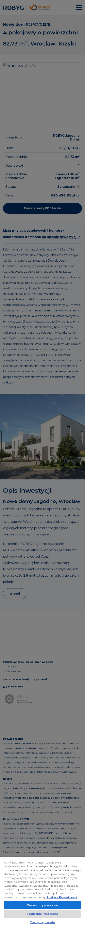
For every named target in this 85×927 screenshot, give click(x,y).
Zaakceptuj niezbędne (42, 913)
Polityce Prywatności (61, 897)
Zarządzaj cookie (42, 922)
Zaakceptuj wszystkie (42, 905)
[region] (42, 892)
